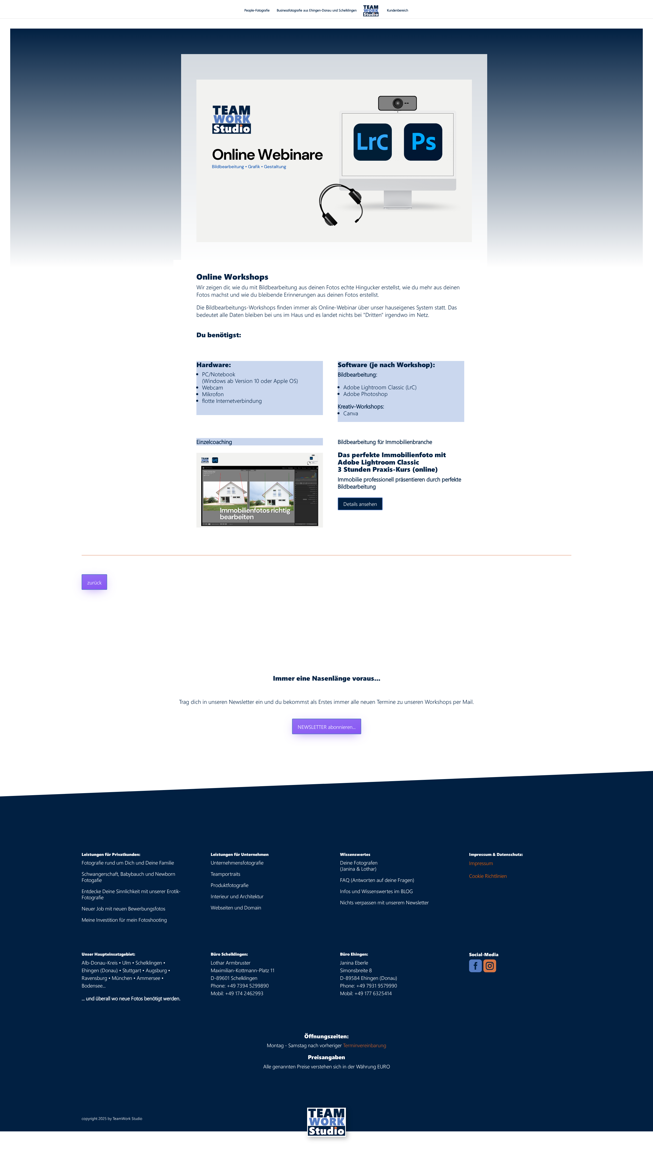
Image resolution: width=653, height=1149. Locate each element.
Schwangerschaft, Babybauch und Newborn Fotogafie (128, 876)
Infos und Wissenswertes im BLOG (376, 891)
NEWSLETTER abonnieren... (327, 726)
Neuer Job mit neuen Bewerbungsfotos (123, 908)
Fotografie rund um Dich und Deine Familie (128, 862)
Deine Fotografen (359, 862)
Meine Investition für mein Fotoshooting (124, 919)
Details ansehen (360, 503)
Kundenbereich (397, 10)
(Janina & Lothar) (358, 868)
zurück (94, 582)
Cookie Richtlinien (488, 875)
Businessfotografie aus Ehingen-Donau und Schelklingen (317, 10)
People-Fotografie (257, 10)
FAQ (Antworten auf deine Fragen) (377, 879)
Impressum (481, 862)
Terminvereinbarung (364, 1045)
